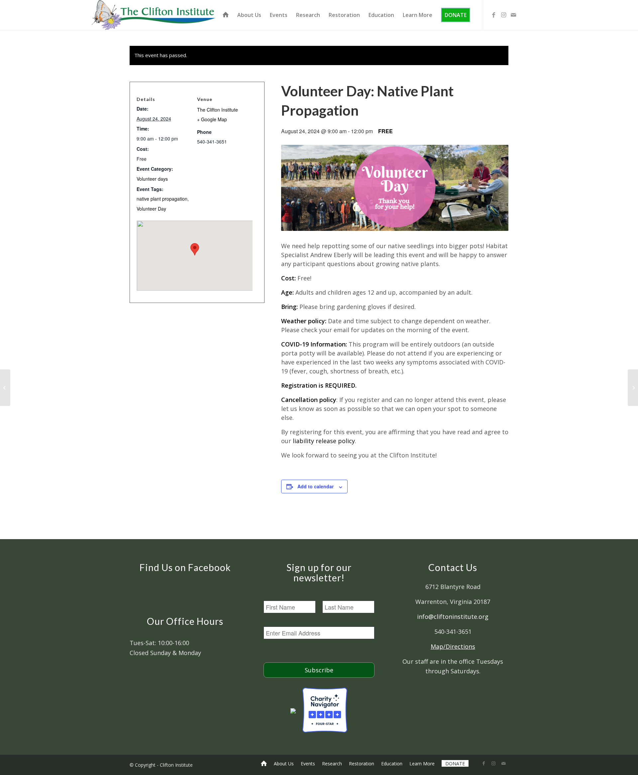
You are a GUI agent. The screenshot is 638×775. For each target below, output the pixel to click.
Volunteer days (152, 178)
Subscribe (319, 670)
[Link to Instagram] (503, 15)
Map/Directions (453, 646)
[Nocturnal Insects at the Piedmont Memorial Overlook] (633, 387)
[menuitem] (225, 15)
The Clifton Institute (217, 109)
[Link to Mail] (513, 15)
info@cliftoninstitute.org (452, 617)
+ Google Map (212, 119)
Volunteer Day (151, 208)
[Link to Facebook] (493, 15)
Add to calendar (315, 486)
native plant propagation (162, 198)
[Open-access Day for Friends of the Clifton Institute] (5, 387)
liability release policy (324, 441)
